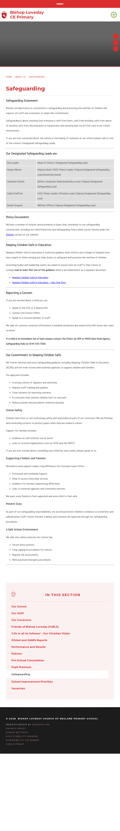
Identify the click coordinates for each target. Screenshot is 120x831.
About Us (20, 77)
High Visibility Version (22, 736)
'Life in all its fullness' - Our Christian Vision (40, 633)
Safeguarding (37, 77)
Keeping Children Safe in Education (30, 277)
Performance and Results (28, 646)
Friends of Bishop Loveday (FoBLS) (35, 626)
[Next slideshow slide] (115, 42)
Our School (18, 606)
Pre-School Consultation (27, 660)
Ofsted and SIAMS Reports (29, 640)
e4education (41, 724)
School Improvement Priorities (32, 681)
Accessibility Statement (23, 740)
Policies (10, 234)
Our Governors (21, 620)
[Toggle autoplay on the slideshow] (115, 48)
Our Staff (17, 613)
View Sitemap (15, 744)
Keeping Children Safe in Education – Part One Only (39, 282)
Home (9, 77)
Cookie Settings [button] (17, 732)
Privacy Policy (16, 728)
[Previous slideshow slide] (115, 36)
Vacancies (18, 688)
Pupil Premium (21, 667)
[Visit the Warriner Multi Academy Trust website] (114, 14)
